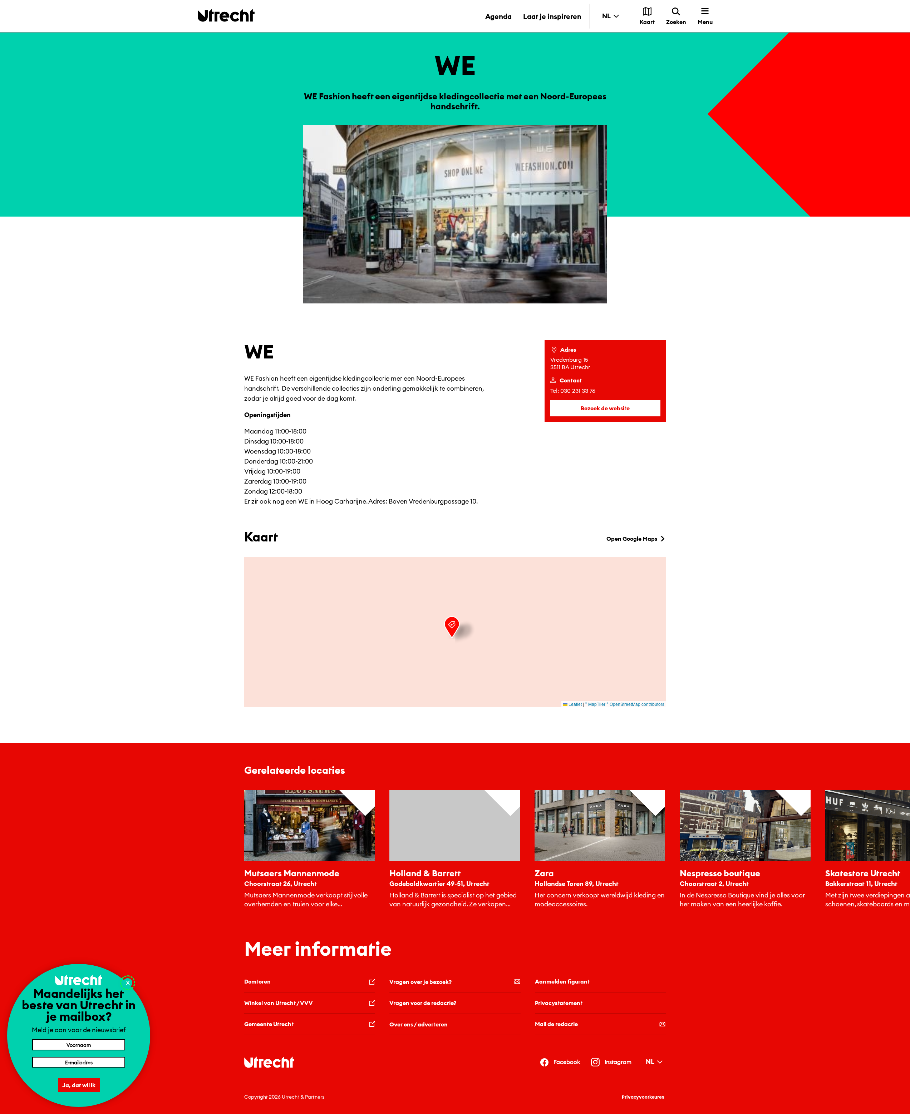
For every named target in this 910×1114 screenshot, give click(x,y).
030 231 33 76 (577, 390)
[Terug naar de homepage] (226, 15)
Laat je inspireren (552, 16)
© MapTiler (595, 704)
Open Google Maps (631, 538)
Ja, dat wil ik (78, 1085)
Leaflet (574, 704)
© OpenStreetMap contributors (635, 704)
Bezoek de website (605, 408)
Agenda (498, 16)
